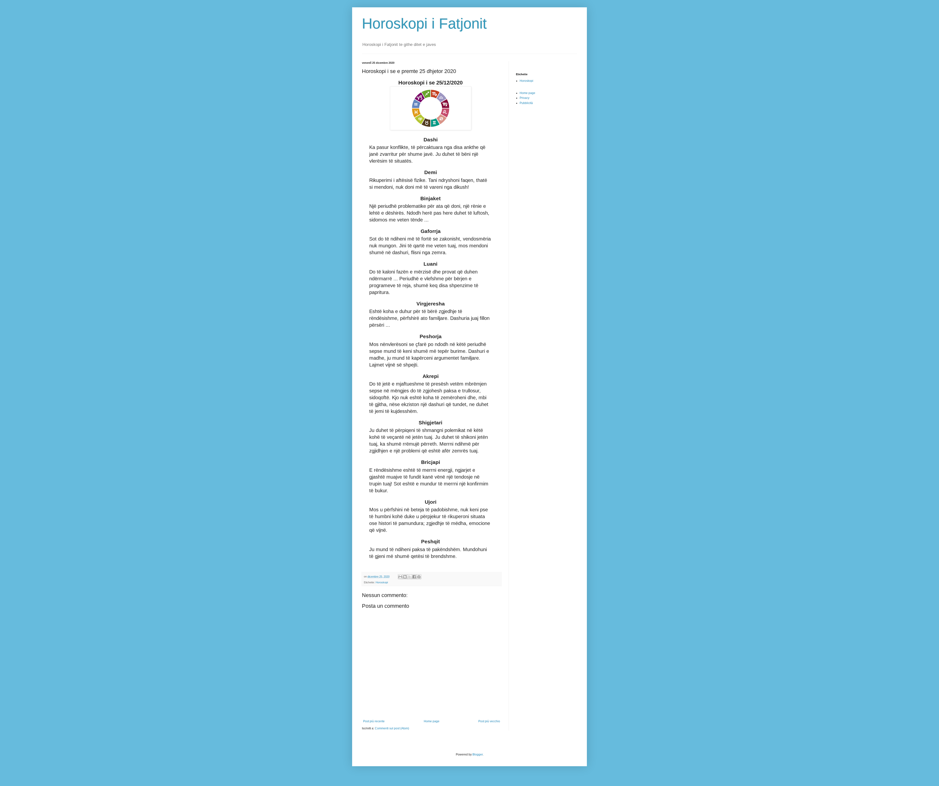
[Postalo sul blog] (404, 576)
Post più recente (374, 721)
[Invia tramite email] (400, 576)
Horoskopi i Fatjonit (424, 23)
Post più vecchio (489, 721)
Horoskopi (382, 582)
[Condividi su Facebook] (414, 576)
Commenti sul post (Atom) (392, 728)
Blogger (477, 754)
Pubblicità (526, 103)
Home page (431, 721)
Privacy (524, 98)
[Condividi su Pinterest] (418, 576)
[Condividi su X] (409, 576)
